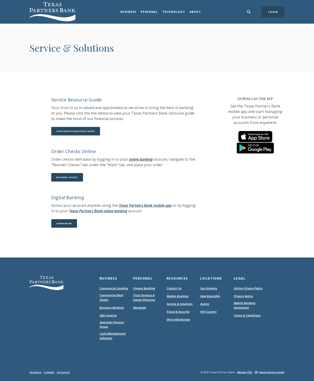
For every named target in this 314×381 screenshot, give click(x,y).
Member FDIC (244, 372)
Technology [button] (174, 12)
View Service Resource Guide (78, 131)
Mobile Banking (177, 296)
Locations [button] (211, 278)
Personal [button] (149, 12)
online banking (141, 159)
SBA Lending (108, 315)
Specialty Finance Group (112, 324)
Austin (204, 304)
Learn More (66, 223)
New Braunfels (210, 296)
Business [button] (128, 12)
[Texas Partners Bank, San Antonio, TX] (52, 11)
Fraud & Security (178, 312)
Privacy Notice (243, 296)
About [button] (195, 12)
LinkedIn (49, 372)
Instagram (63, 372)
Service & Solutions (180, 304)
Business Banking (112, 307)
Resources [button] (177, 278)
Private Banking (144, 288)
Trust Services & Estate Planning (144, 297)
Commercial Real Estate (111, 297)
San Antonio (208, 288)
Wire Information (178, 319)
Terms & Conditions (247, 315)
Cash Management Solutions (113, 335)
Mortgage (139, 307)
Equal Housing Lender (272, 372)
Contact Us (174, 288)
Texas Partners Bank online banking (98, 210)
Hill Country (208, 312)
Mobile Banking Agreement (247, 305)
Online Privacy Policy (248, 288)
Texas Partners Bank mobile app (145, 205)
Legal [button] (239, 278)
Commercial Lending (114, 288)
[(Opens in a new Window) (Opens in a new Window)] (255, 136)
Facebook (35, 372)
